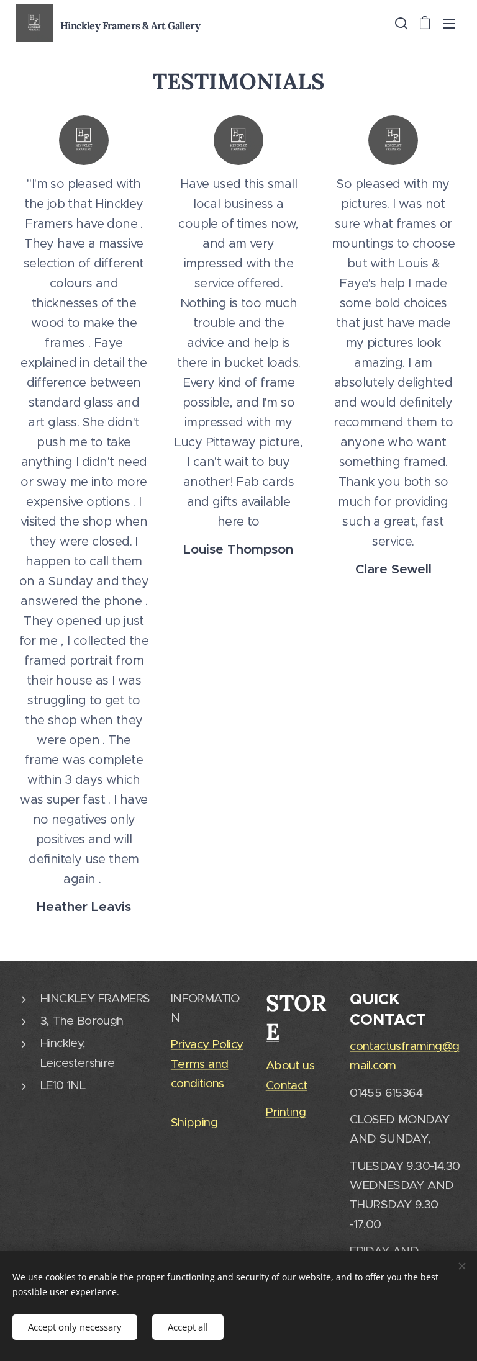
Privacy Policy (207, 1044)
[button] (400, 22)
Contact (286, 1085)
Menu (449, 23)
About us (290, 1065)
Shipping (194, 1122)
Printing (286, 1112)
